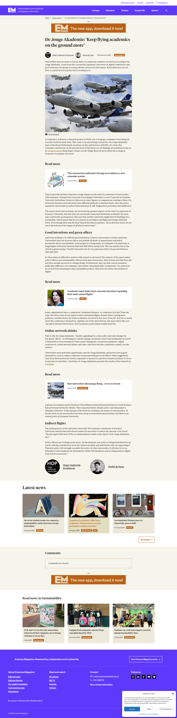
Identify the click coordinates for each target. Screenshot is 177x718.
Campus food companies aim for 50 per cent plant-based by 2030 (86, 631)
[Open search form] (166, 10)
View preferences (166, 709)
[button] (173, 694)
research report (55, 151)
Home (47, 18)
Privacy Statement (153, 714)
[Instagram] (133, 677)
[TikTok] (143, 677)
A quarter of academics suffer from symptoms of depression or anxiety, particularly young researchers (85, 523)
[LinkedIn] (138, 677)
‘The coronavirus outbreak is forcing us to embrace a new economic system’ (96, 175)
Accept (132, 709)
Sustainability (119, 55)
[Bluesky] (154, 677)
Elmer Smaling (53, 134)
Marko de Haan (88, 55)
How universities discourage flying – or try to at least (93, 383)
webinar (50, 364)
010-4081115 (98, 680)
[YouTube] (149, 677)
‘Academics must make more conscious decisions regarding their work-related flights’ (97, 293)
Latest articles (56, 18)
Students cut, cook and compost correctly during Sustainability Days (132, 631)
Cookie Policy (143, 714)
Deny (149, 709)
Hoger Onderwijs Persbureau (63, 55)
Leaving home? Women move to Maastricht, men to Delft (128, 521)
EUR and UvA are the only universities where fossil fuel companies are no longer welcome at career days (42, 633)
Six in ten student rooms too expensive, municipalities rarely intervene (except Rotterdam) (41, 523)
